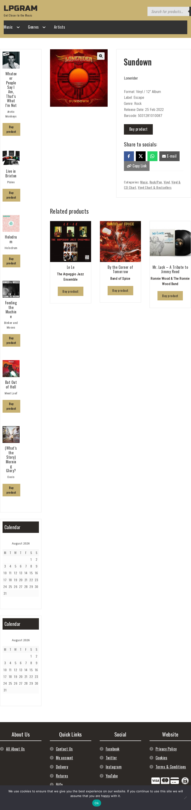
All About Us (15, 749)
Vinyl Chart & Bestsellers (155, 187)
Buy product (138, 129)
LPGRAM (21, 8)
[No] (185, 797)
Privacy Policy (166, 749)
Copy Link (139, 166)
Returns (62, 776)
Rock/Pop (156, 181)
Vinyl (167, 181)
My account (64, 757)
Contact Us (64, 749)
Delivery (62, 767)
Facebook (112, 749)
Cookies (161, 757)
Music (8, 27)
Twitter (111, 757)
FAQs (59, 784)
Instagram (114, 767)
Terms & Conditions (171, 767)
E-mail (171, 156)
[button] (101, 56)
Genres (33, 27)
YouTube (112, 776)
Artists (59, 27)
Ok (97, 803)
